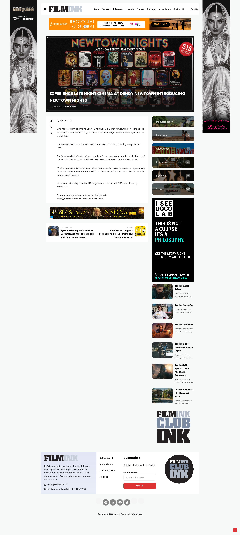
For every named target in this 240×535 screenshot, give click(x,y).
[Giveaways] (173, 148)
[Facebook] (106, 502)
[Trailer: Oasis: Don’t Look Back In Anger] (162, 350)
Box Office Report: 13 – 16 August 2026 (184, 393)
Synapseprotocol (49, 520)
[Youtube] (120, 502)
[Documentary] (173, 122)
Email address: (130, 472)
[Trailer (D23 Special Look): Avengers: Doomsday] (162, 371)
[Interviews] (173, 162)
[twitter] (51, 127)
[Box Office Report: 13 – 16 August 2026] (162, 395)
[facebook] (51, 121)
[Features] (173, 135)
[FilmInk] (65, 9)
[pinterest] (51, 133)
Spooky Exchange (78, 520)
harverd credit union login (70, 523)
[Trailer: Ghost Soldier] (162, 292)
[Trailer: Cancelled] (162, 311)
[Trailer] (173, 189)
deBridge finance (49, 523)
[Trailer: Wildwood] (162, 330)
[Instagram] (113, 502)
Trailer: (184, 305)
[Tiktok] (127, 502)
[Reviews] (173, 175)
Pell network (63, 520)
